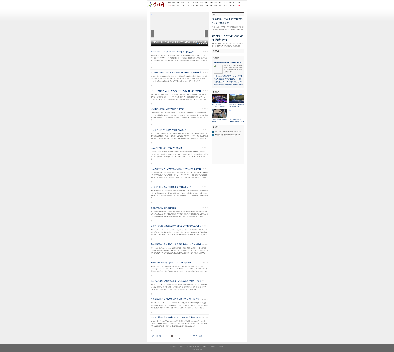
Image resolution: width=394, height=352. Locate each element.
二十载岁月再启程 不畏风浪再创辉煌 (219, 120)
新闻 (169, 2)
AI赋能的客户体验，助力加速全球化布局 (167, 109)
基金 (188, 5)
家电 (215, 2)
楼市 (201, 2)
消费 (192, 2)
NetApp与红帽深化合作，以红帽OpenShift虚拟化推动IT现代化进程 (178, 91)
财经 (188, 2)
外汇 (196, 5)
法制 (169, 5)
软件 (211, 5)
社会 (178, 2)
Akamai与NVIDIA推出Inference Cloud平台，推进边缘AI (173, 52)
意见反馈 (221, 346)
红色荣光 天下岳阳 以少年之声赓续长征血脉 (228, 82)
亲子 (230, 5)
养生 (234, 5)
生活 (238, 2)
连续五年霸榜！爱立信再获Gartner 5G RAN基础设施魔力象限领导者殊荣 (180, 317)
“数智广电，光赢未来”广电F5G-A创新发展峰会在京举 (179, 42)
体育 (182, 5)
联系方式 (197, 346)
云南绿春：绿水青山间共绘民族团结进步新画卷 (236, 105)
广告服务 (189, 346)
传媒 (182, 2)
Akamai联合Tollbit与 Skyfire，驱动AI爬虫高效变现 (171, 263)
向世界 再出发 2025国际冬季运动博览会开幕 (169, 130)
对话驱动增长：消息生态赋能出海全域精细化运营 (171, 187)
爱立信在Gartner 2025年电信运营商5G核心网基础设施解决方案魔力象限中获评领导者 (185, 72)
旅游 (238, 5)
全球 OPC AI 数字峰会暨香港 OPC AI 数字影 (228, 76)
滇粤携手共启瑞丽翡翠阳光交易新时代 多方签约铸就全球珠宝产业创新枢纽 (181, 226)
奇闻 (220, 5)
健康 (230, 2)
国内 (173, 2)
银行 (192, 5)
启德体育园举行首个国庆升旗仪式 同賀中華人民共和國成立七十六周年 (179, 299)
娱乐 (234, 2)
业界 (206, 5)
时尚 (225, 5)
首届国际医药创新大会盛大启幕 (163, 208)
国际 (173, 5)
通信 (220, 2)
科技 (206, 2)
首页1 (153, 336)
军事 (178, 5)
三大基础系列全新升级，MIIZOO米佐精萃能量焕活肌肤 (236, 121)
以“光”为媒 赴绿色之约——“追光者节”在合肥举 (218, 105)
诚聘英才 (182, 346)
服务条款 (213, 346)
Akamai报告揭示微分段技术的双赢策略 (166, 148)
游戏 (215, 5)
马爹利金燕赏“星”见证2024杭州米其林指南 (227, 62)
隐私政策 (205, 346)
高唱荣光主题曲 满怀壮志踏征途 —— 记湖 (227, 79)
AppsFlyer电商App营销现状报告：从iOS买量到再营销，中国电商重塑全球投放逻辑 (184, 281)
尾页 (200, 336)
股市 (201, 5)
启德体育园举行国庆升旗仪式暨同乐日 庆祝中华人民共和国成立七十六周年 (181, 244)
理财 (196, 2)
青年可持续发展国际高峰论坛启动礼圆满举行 (228, 85)
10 (190, 336)
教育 (225, 2)
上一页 (159, 336)
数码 (211, 2)
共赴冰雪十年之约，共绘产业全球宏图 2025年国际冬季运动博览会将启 (179, 169)
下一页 (195, 336)
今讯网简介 (174, 346)
